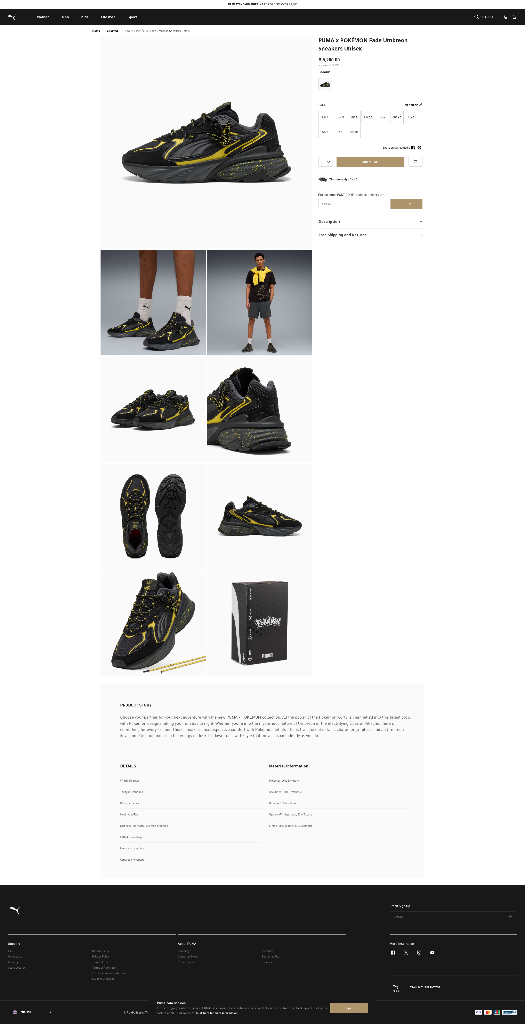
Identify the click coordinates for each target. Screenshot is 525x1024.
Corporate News (188, 956)
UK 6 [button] (383, 117)
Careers (267, 962)
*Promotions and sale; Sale (109, 973)
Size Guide (411, 105)
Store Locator (16, 967)
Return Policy (100, 951)
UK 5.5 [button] (368, 117)
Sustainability (270, 956)
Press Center (186, 962)
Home (96, 30)
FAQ (10, 951)
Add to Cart (370, 162)
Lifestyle (113, 30)
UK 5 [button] (354, 117)
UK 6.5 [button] (397, 117)
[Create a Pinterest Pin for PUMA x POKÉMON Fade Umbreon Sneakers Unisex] (419, 147)
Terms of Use (100, 962)
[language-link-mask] (31, 1012)
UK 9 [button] (339, 131)
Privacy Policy (101, 956)
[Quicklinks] (514, 16)
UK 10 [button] (354, 131)
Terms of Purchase (104, 967)
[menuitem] (43, 17)
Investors (267, 951)
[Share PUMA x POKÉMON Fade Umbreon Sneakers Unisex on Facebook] (413, 147)
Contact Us (15, 956)
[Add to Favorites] (415, 162)
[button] (325, 84)
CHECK (407, 204)
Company (183, 951)
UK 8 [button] (325, 131)
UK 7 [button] (411, 117)
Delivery (13, 962)
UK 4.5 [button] (340, 117)
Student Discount (103, 978)
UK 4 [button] (325, 117)
